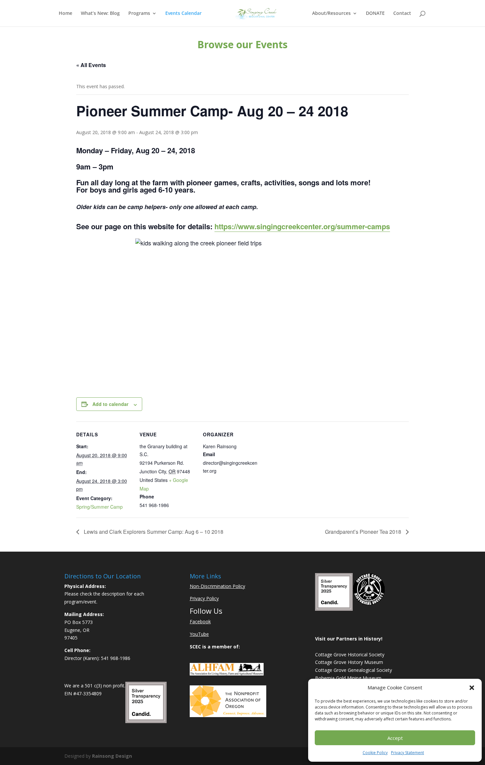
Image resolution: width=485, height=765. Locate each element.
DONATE (375, 13)
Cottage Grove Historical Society (349, 654)
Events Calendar (183, 13)
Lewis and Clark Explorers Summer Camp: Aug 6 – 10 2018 (152, 531)
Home (65, 13)
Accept (395, 738)
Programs (139, 13)
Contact (402, 13)
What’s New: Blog (100, 13)
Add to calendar (110, 404)
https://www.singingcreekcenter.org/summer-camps (302, 226)
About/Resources (331, 13)
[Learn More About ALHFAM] (227, 674)
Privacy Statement (407, 752)
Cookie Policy (375, 752)
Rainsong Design (112, 756)
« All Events (91, 65)
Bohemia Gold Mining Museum (348, 678)
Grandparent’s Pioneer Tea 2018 (364, 531)
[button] (472, 687)
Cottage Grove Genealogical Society (353, 670)
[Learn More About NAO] (228, 715)
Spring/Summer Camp (99, 506)
